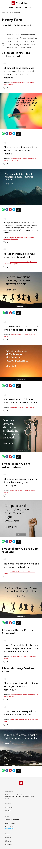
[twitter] (13, 134)
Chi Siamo (8, 811)
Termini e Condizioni (12, 820)
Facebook (8, 844)
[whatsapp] (3, 134)
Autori (18, 8)
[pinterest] (10, 134)
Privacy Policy (10, 823)
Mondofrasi (5, 12)
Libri (25, 8)
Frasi (11, 8)
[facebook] (6, 134)
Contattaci (9, 807)
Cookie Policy (10, 827)
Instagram (8, 837)
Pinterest (8, 841)
